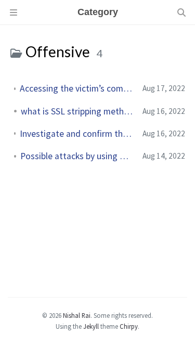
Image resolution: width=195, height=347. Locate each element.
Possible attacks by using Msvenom (77, 156)
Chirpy (129, 326)
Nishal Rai (76, 315)
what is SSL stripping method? (77, 111)
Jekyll (91, 326)
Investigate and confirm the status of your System (77, 133)
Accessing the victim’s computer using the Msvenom (77, 88)
